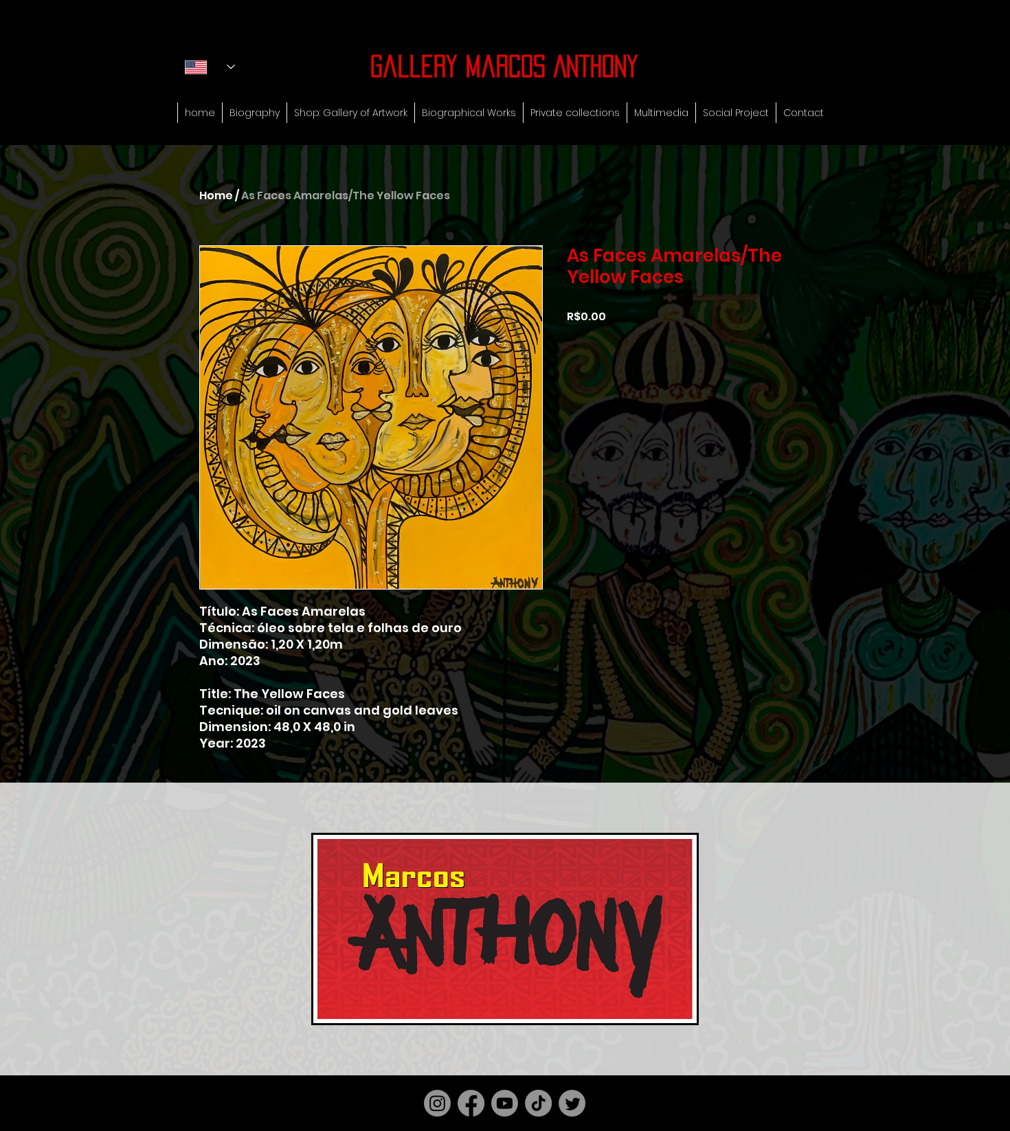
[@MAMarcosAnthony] (572, 1103)
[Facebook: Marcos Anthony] (471, 1103)
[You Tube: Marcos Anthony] (504, 1103)
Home (216, 195)
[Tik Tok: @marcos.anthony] (538, 1103)
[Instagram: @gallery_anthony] (437, 1103)
